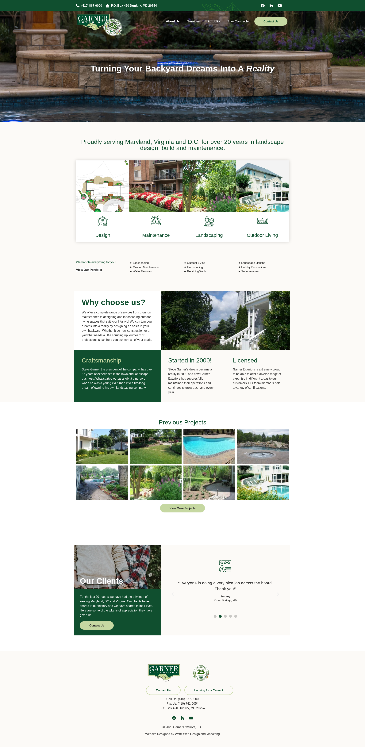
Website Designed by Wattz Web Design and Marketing (182, 734)
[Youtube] (280, 6)
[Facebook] (263, 6)
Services (193, 21)
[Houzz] (271, 6)
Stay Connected (239, 21)
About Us (173, 21)
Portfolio (213, 21)
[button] (172, 594)
